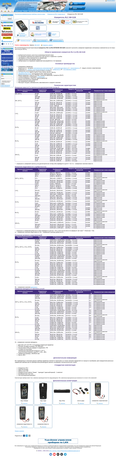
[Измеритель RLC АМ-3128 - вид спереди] (24, 391)
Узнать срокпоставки (67, 23)
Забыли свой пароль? (5, 85)
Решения (25, 11)
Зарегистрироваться (5, 86)
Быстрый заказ (43, 11)
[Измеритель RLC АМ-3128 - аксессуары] (80, 391)
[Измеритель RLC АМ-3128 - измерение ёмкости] (43, 414)
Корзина (75, 7)
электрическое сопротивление (42, 68)
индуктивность (75, 68)
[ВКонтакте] (24, 436)
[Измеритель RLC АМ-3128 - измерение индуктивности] (24, 414)
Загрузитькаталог (54, 34)
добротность (56, 69)
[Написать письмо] (5, 11)
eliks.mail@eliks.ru (35, 0)
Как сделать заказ (55, 450)
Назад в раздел (19, 431)
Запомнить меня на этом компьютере (6, 82)
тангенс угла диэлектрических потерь (39, 69)
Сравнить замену (48, 45)
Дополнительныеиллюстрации (23, 35)
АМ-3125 (37, 45)
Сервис (59, 11)
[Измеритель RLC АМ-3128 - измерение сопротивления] (99, 391)
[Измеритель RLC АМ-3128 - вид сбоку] (61, 391)
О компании (70, 11)
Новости (64, 11)
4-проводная (41, 76)
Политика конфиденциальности (70, 450)
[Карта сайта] (8, 11)
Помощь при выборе (33, 11)
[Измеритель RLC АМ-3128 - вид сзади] (43, 391)
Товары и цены (18, 11)
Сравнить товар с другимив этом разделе (40, 34)
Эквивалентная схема (24, 74)
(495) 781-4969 (20, 0)
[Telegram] (27, 436)
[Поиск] (12, 11)
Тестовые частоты (23, 72)
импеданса (34, 287)
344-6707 (26, 0)
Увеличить (22, 33)
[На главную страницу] (6, 5)
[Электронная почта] (29, 436)
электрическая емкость (61, 68)
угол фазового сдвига (69, 69)
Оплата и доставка (52, 11)
